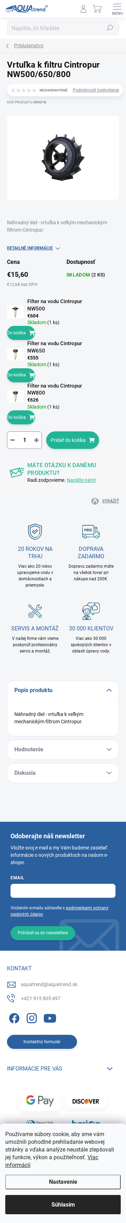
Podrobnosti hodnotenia (96, 90)
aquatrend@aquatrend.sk (49, 984)
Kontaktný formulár (42, 1041)
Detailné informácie (30, 248)
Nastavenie (63, 1181)
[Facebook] (13, 1017)
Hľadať (110, 28)
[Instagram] (30, 1017)
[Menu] (117, 9)
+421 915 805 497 (41, 998)
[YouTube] (50, 1017)
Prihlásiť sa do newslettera (43, 932)
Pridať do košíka (68, 440)
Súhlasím (63, 1204)
